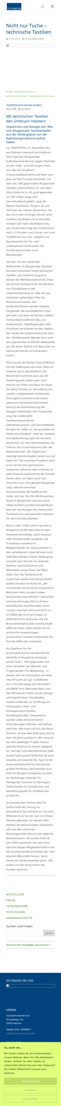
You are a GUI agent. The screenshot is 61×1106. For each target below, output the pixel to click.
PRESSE (10, 900)
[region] (30, 1074)
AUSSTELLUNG (15, 894)
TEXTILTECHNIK (15, 912)
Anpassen (30, 1090)
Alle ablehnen (30, 1098)
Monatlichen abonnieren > (28, 945)
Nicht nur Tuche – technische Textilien (30, 96)
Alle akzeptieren (30, 1081)
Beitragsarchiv (24, 91)
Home (9, 91)
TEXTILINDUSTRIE (34, 39)
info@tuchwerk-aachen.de (20, 1033)
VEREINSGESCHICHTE (19, 918)
